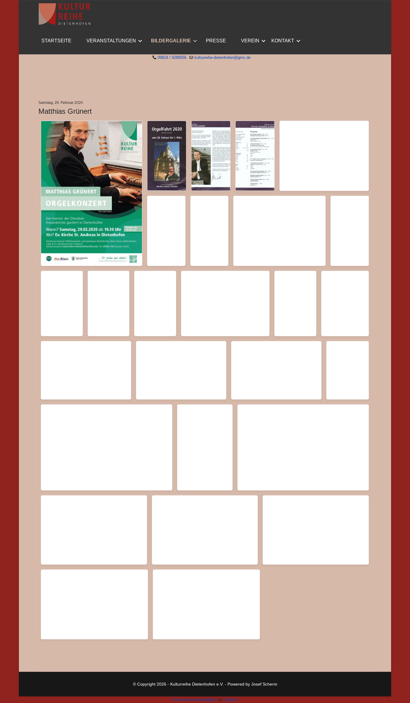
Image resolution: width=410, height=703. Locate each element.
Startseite (56, 40)
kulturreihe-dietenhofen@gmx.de (222, 58)
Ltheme (230, 699)
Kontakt (282, 40)
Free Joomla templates (194, 699)
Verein (250, 40)
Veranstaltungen (111, 40)
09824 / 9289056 (172, 58)
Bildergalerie (171, 40)
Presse (216, 40)
